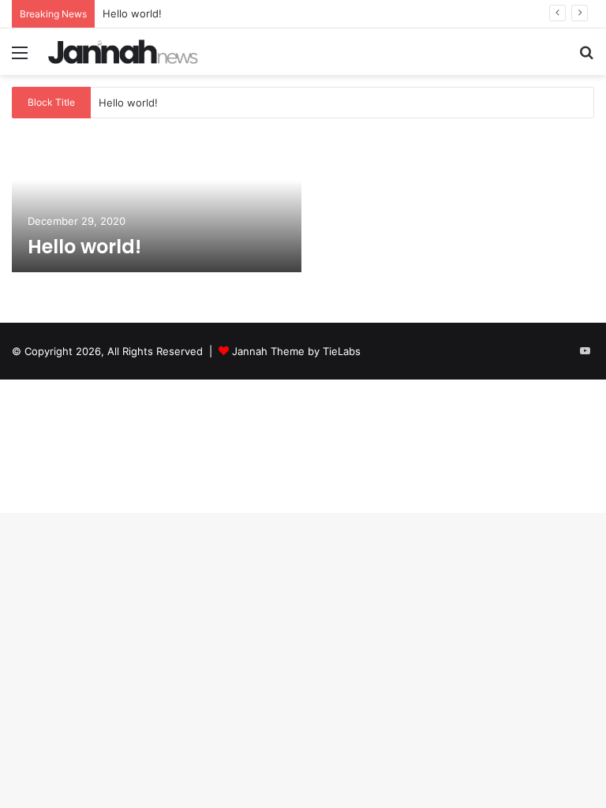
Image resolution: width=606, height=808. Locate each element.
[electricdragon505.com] (123, 51)
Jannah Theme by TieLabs (296, 351)
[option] (303, 202)
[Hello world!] (156, 201)
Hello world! (132, 13)
